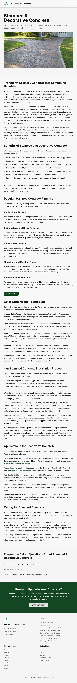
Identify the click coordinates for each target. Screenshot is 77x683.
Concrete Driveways (46, 622)
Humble (6, 652)
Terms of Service (45, 657)
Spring (6, 668)
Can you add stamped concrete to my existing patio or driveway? (25, 574)
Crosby (6, 660)
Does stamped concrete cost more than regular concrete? (23, 565)
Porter (6, 665)
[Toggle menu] (72, 4)
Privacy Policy (44, 660)
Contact (42, 655)
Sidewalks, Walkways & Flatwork (50, 635)
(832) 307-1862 (11, 293)
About (42, 652)
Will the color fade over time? (13, 570)
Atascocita (7, 650)
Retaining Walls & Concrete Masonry (51, 641)
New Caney (7, 663)
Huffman (6, 657)
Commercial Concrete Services (49, 638)
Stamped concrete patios (18, 471)
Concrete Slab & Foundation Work (50, 628)
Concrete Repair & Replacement (50, 633)
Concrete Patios (45, 625)
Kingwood (7, 655)
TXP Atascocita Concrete (16, 127)
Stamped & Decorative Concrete (50, 630)
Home (42, 650)
